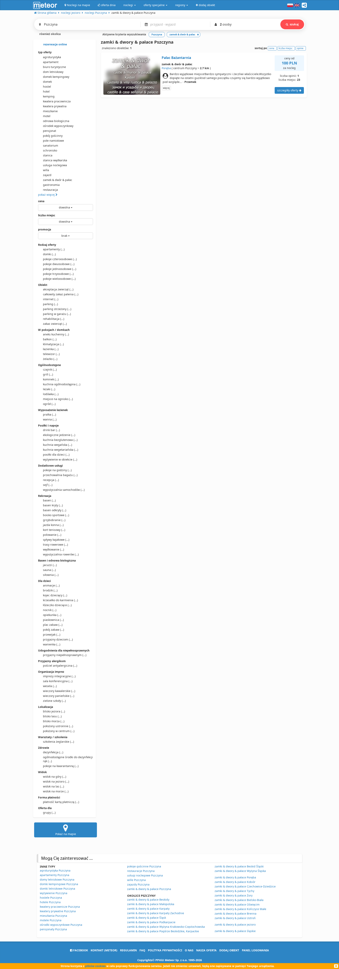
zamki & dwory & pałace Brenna (235, 913)
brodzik (50, 590)
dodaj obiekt (229, 950)
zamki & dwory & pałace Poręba (235, 877)
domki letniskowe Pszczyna (57, 888)
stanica (47, 155)
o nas (189, 950)
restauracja (50, 190)
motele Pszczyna (50, 920)
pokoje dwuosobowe (58, 264)
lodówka (50, 394)
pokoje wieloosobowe (59, 279)
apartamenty (54, 249)
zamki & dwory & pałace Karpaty (148, 908)
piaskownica (53, 620)
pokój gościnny (53, 136)
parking (50, 304)
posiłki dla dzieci (56, 454)
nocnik (49, 610)
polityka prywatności (165, 950)
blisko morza (53, 721)
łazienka (50, 349)
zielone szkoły (54, 701)
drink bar (51, 430)
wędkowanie (53, 549)
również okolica (49, 34)
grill (48, 374)
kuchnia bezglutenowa (60, 440)
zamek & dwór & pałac (57, 180)
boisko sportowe (56, 515)
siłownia (50, 575)
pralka (49, 414)
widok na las (53, 786)
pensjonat (49, 131)
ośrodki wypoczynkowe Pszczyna (61, 925)
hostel (47, 86)
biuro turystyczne (54, 67)
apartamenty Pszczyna (54, 875)
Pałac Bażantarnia (176, 57)
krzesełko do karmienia (60, 600)
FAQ (142, 950)
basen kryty (53, 505)
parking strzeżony (57, 309)
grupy (49, 812)
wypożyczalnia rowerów (61, 554)
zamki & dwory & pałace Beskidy (148, 899)
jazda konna (53, 525)
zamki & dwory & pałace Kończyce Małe (240, 909)
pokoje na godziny (57, 470)
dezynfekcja (53, 752)
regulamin (128, 950)
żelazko (50, 359)
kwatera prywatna (55, 106)
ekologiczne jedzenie (59, 435)
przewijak (51, 634)
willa (46, 170)
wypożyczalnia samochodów (64, 490)
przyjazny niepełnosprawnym (64, 655)
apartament (50, 62)
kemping (49, 96)
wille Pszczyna (136, 880)
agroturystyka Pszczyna (55, 870)
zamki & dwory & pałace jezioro (235, 924)
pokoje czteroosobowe (60, 259)
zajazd (47, 175)
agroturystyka (52, 57)
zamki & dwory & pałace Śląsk (146, 917)
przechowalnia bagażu (60, 475)
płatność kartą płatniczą (61, 802)
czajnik (50, 369)
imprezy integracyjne (59, 676)
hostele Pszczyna (51, 897)
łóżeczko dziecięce (57, 605)
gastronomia (51, 185)
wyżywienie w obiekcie (60, 459)
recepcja (51, 480)
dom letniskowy (53, 72)
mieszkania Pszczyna (53, 916)
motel (46, 116)
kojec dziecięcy (55, 595)
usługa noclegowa (55, 165)
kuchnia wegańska (57, 445)
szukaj (294, 24)
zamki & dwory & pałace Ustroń (235, 918)
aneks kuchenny (56, 334)
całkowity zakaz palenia (60, 294)
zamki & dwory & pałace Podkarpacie (151, 922)
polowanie (52, 535)
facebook (80, 950)
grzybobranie (54, 520)
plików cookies (95, 966)
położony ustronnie (58, 726)
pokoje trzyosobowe (58, 274)
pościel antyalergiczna (60, 665)
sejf (47, 485)
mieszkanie (50, 111)
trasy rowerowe (55, 544)
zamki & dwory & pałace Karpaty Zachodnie (155, 913)
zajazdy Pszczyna (138, 884)
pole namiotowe (53, 140)
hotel (46, 91)
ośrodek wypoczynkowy (58, 126)
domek (47, 82)
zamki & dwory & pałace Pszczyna (149, 889)
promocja (44, 229)
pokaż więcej (47, 194)
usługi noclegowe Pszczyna (145, 875)
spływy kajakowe (56, 539)
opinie (300, 48)
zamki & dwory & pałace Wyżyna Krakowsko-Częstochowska (166, 927)
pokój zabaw (53, 629)
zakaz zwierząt (55, 324)
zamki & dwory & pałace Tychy (234, 891)
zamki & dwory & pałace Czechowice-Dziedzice (245, 886)
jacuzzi (50, 565)
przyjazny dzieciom (58, 639)
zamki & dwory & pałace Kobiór (235, 882)
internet (50, 299)
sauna (49, 570)
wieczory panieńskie (58, 696)
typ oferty (45, 52)
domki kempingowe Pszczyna (59, 884)
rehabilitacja (53, 319)
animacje (51, 585)
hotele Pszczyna (50, 902)
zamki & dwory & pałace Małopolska (150, 904)
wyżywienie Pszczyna (53, 893)
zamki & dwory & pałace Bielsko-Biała (239, 900)
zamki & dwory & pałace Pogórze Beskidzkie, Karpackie (163, 931)
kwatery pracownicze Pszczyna (60, 906)
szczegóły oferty (288, 90)
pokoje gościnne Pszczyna (144, 866)
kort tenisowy (54, 530)
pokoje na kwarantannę (60, 766)
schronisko (50, 150)
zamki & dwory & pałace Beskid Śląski (239, 866)
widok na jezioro (56, 781)
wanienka (51, 644)
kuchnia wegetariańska (60, 449)
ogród (49, 404)
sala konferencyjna (57, 681)
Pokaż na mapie (65, 834)
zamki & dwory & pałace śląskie (235, 931)
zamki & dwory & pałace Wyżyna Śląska (240, 871)
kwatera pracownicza (57, 101)
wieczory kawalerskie (59, 691)
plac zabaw (52, 625)
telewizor (51, 354)
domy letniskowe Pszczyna (57, 879)
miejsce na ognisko (58, 399)
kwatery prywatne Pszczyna (58, 911)
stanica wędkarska (55, 160)
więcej (166, 88)
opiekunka (52, 615)
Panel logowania (255, 950)
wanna (49, 419)
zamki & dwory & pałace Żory (233, 895)
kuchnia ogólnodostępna (61, 384)
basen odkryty (54, 510)
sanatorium (50, 145)
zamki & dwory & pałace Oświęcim (237, 904)
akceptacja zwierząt (58, 289)
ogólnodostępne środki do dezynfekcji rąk (68, 759)
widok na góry (54, 776)
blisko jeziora (54, 711)
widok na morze (55, 791)
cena (41, 201)
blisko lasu (52, 716)
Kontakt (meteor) (104, 950)
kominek (51, 379)
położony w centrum (58, 731)
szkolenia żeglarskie (58, 741)
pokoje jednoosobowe (59, 269)
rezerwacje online (54, 44)
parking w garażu (57, 314)
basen (49, 500)
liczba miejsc (46, 215)
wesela (50, 686)
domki (49, 254)
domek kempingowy (56, 77)
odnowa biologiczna (56, 121)
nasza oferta (206, 950)
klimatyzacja (53, 344)
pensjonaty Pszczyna (53, 929)
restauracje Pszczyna (141, 871)
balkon (49, 339)
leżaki (49, 389)
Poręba (166, 68)
